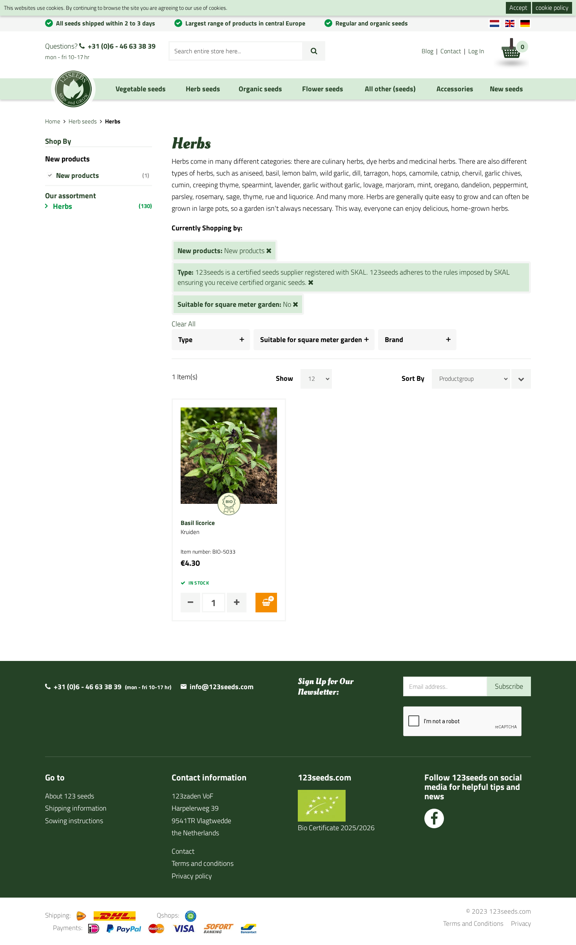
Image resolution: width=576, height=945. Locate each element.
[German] (525, 23)
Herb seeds (83, 121)
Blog (427, 51)
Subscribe (509, 686)
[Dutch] (494, 23)
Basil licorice (198, 523)
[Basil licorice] (229, 455)
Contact (450, 51)
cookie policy (552, 7)
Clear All (184, 324)
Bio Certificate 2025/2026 (336, 827)
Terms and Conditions (473, 923)
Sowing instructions (74, 820)
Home (52, 121)
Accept (518, 7)
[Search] (314, 51)
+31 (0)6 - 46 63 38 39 (122, 46)
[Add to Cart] (266, 602)
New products (102, 175)
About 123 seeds (69, 796)
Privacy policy (192, 876)
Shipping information (76, 808)
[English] (510, 23)
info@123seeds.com (222, 686)
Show (284, 378)
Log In (476, 51)
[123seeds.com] (73, 89)
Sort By (413, 378)
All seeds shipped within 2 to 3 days (105, 23)
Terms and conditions (203, 863)
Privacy (521, 923)
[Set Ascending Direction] (521, 379)
